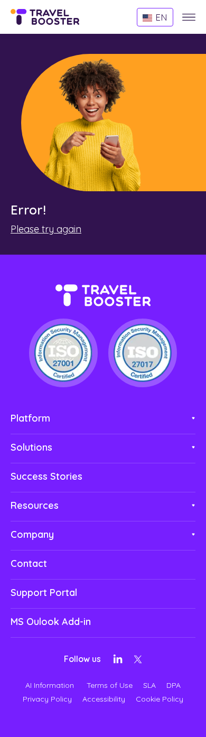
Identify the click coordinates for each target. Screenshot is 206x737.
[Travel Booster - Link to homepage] (45, 18)
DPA (173, 685)
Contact (29, 563)
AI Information (50, 685)
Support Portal (44, 592)
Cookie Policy (159, 699)
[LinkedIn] (118, 661)
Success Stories (46, 476)
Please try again (46, 229)
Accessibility (103, 699)
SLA (149, 685)
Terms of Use (110, 685)
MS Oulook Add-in (51, 621)
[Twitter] (138, 662)
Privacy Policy (47, 699)
